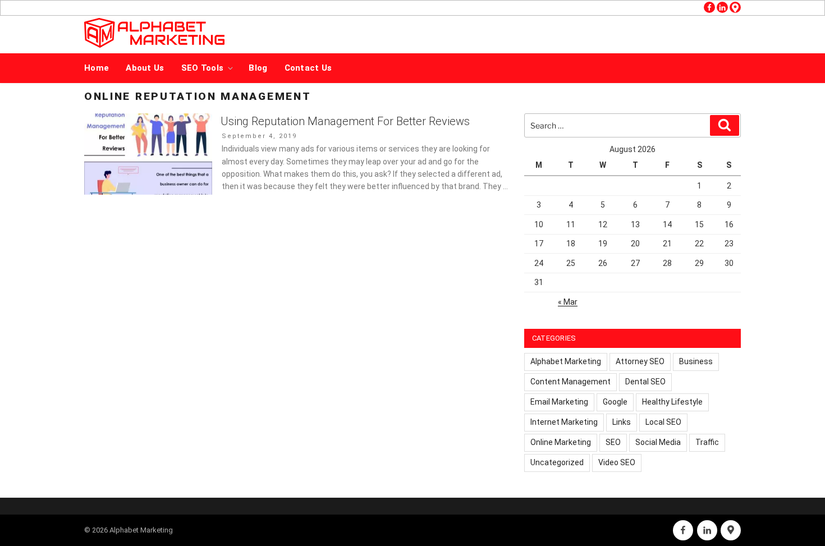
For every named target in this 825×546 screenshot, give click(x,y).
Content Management (570, 381)
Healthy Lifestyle (672, 401)
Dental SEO (645, 381)
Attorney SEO (640, 361)
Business (696, 361)
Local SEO (663, 421)
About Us (145, 68)
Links (621, 421)
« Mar (568, 301)
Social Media (658, 442)
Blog (258, 68)
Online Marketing (560, 442)
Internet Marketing (564, 421)
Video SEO (616, 462)
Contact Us (308, 68)
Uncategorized (557, 462)
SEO (613, 442)
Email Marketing (559, 401)
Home (96, 68)
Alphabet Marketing (565, 361)
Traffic (707, 442)
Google (615, 401)
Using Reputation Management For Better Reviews (345, 121)
